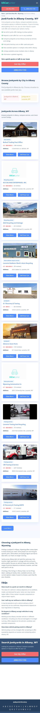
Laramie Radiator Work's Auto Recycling (18, 263)
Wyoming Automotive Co (12, 384)
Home (3, 13)
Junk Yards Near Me (11, 13)
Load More (7, 528)
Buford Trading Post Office (13, 142)
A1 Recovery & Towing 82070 (13, 505)
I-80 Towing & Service (10, 465)
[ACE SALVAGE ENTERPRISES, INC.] (20, 170)
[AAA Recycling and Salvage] (20, 210)
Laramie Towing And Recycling (14, 424)
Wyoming (20, 13)
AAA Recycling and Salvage (13, 223)
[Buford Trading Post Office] (20, 129)
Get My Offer (20, 64)
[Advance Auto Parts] (20, 331)
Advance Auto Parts (10, 344)
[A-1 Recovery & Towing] (20, 290)
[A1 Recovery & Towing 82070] (20, 492)
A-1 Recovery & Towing (11, 303)
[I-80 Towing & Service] (20, 452)
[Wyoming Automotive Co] (20, 371)
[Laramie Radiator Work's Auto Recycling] (20, 250)
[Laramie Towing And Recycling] (20, 411)
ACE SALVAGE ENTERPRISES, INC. (15, 183)
